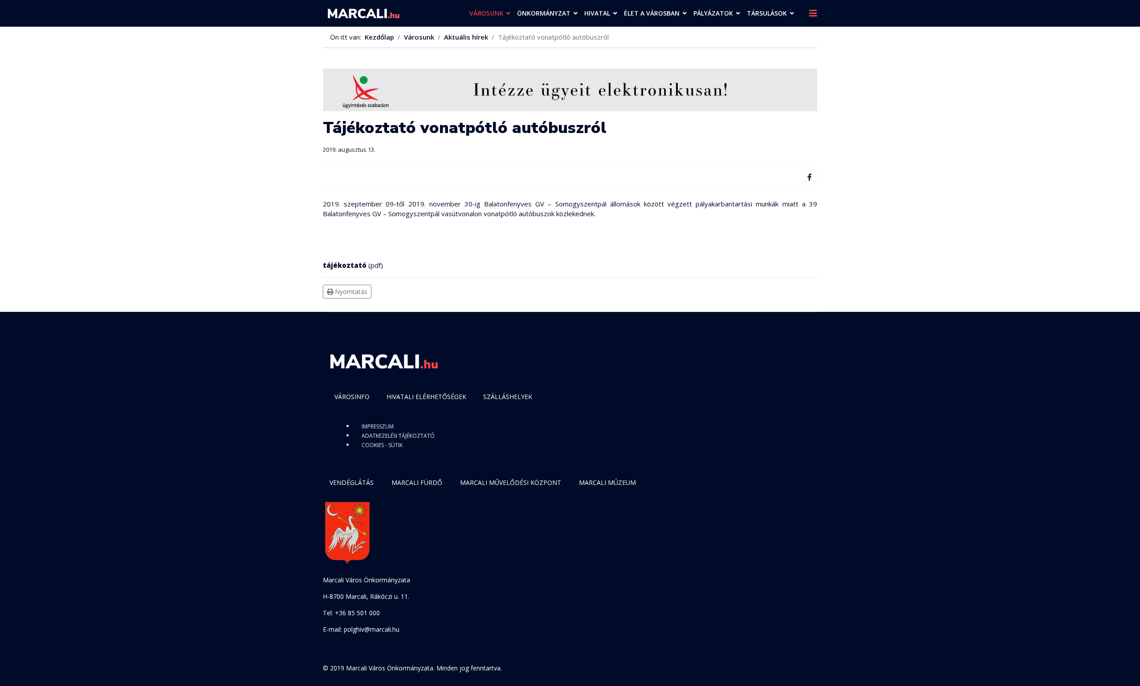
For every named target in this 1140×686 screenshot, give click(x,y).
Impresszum (378, 426)
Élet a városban (652, 13)
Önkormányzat (543, 13)
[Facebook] (809, 176)
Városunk (486, 13)
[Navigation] (813, 13)
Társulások (767, 13)
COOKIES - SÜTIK (382, 445)
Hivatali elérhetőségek (426, 396)
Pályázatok (713, 13)
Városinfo (352, 396)
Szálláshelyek (507, 396)
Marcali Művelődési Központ (510, 482)
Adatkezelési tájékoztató (398, 436)
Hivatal (597, 13)
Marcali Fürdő (416, 482)
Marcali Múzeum (607, 482)
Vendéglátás (352, 482)
